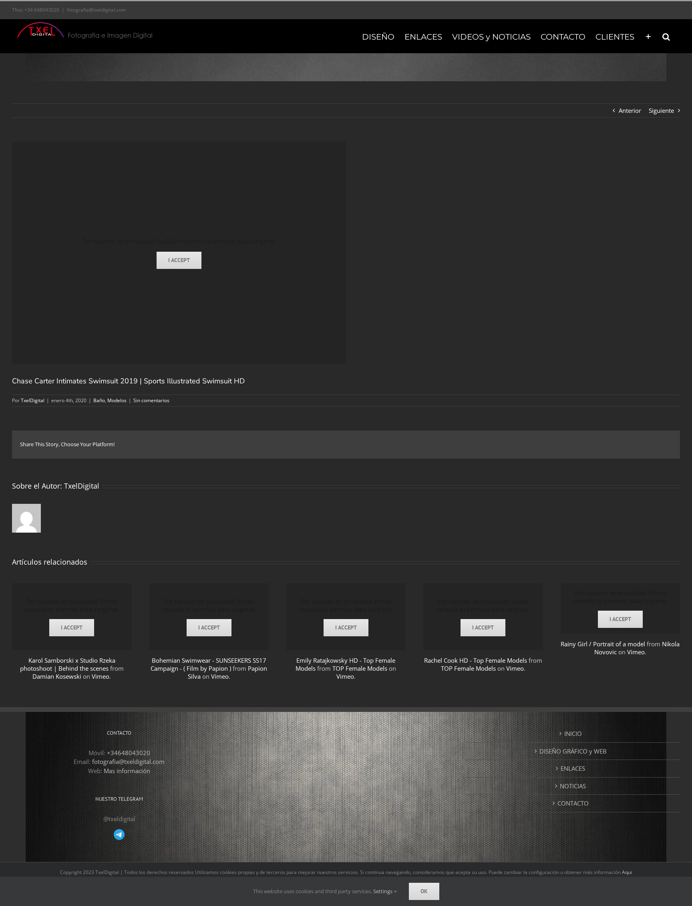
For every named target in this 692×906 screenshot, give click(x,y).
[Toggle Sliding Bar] (648, 36)
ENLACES (573, 768)
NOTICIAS (573, 786)
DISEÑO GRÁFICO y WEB (573, 751)
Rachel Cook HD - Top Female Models (475, 660)
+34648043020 (128, 753)
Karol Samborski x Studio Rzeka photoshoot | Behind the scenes (67, 664)
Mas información (127, 771)
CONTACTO (573, 803)
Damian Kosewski (56, 676)
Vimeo (100, 676)
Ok (424, 891)
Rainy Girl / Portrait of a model (603, 644)
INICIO (573, 734)
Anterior (630, 110)
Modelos (117, 400)
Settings (383, 891)
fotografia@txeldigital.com (96, 9)
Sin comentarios (151, 400)
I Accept (179, 260)
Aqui (627, 872)
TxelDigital (32, 400)
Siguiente (661, 110)
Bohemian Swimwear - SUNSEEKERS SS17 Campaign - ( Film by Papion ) (208, 664)
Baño (99, 400)
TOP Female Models (359, 668)
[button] (666, 36)
